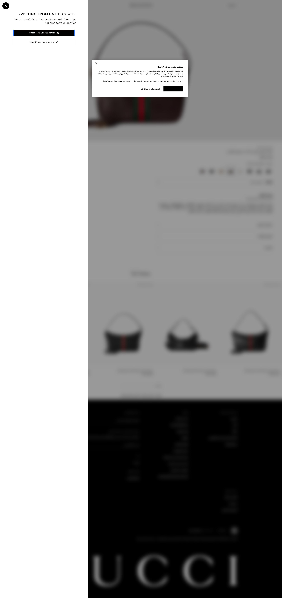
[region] (140, 78)
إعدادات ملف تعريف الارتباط (150, 89)
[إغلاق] (96, 63)
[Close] (5, 5)
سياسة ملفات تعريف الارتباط (112, 81)
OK (173, 89)
